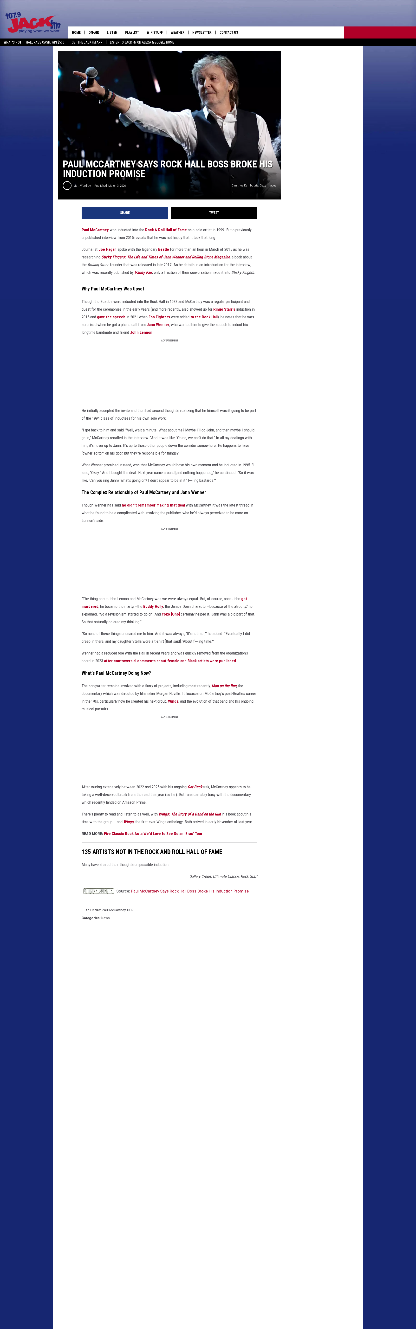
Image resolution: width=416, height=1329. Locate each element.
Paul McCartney (95, 229)
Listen (112, 32)
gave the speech (111, 317)
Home (76, 32)
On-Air (94, 32)
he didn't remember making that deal (153, 505)
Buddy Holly (153, 606)
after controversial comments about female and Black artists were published (170, 660)
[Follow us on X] (338, 32)
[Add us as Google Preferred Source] (314, 32)
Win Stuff (155, 32)
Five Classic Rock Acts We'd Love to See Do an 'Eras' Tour (153, 833)
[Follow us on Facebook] (326, 32)
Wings (173, 701)
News (105, 918)
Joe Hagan (107, 249)
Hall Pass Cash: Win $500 (45, 42)
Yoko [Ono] (171, 614)
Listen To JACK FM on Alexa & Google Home (142, 42)
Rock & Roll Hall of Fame (166, 229)
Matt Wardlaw (82, 185)
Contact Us (229, 32)
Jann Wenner (158, 324)
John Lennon (141, 332)
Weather (177, 32)
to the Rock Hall (204, 317)
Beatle (163, 249)
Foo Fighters (159, 317)
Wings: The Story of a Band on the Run (190, 814)
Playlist (132, 32)
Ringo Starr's (224, 309)
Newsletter (202, 32)
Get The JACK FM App (87, 42)
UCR (130, 910)
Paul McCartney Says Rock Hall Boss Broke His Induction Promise (190, 891)
